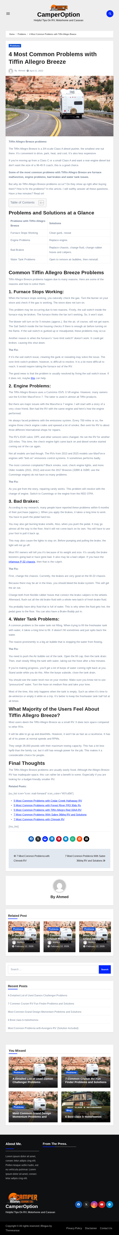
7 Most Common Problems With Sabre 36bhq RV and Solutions (50, 814)
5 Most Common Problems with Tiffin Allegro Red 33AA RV (48, 810)
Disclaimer (91, 1228)
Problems (15, 45)
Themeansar (12, 1230)
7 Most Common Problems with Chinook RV (39, 819)
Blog (68, 1110)
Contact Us (106, 1228)
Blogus (45, 1226)
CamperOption (58, 14)
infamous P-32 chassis (22, 561)
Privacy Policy (74, 1228)
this (33, 378)
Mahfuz (20, 942)
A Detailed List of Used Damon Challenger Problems (37, 995)
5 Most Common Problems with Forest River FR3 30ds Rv (47, 805)
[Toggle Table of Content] (39, 202)
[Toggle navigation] (8, 13)
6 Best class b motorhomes (23, 1020)
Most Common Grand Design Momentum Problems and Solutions (44, 1012)
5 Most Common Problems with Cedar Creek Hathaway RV (48, 800)
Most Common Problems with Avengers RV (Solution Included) (43, 1028)
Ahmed (21, 70)
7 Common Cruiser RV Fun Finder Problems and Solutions (41, 1003)
